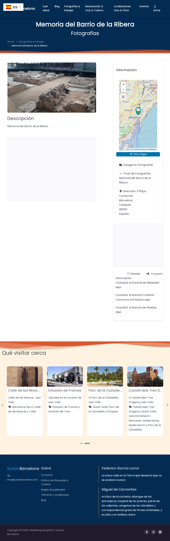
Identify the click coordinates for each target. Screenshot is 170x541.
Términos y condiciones (55, 495)
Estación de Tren (59, 411)
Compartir (157, 273)
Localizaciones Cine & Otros (122, 8)
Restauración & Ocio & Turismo (94, 8)
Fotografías (85, 33)
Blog (57, 6)
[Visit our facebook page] (146, 532)
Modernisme (151, 421)
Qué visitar (46, 8)
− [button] (124, 89)
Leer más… (55, 402)
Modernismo (137, 425)
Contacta (46, 475)
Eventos (144, 6)
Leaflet (127, 149)
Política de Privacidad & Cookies (54, 482)
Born (30, 407)
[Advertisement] (51, 169)
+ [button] (124, 84)
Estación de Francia (64, 390)
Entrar (157, 10)
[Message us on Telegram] (160, 532)
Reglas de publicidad (53, 489)
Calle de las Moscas (25, 390)
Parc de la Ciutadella (106, 390)
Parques (112, 411)
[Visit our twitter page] (153, 532)
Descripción (20, 118)
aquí (118, 287)
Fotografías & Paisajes (72, 8)
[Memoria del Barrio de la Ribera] (138, 111)
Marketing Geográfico (43, 530)
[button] (3, 405)
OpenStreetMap (139, 149)
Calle (32, 411)
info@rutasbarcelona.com (22, 479)
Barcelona (19, 407)
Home (10, 41)
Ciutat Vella (100, 407)
